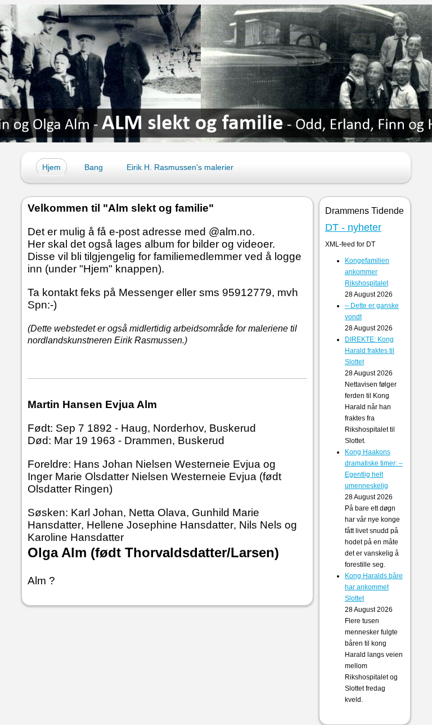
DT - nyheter (353, 227)
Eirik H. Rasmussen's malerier (180, 167)
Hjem (51, 167)
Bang (93, 167)
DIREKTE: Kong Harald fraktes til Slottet (369, 350)
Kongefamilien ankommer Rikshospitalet (367, 272)
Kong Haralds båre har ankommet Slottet (374, 587)
